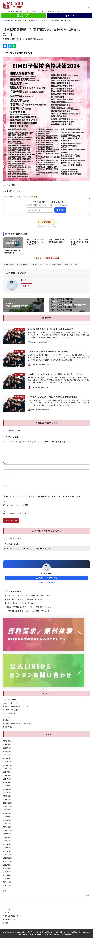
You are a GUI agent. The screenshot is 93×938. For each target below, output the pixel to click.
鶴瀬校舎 (6, 727)
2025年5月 (7, 786)
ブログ (5, 717)
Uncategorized (9, 703)
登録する (60, 210)
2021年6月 (7, 875)
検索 (4, 891)
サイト (5, 485)
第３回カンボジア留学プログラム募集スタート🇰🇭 (23, 599)
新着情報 (6, 720)
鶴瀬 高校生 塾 (71, 264)
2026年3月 (7, 751)
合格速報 (34, 264)
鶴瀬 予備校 (56, 264)
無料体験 (71, 15)
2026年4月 (7, 748)
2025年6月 (7, 782)
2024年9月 (7, 810)
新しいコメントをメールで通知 (15, 505)
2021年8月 (7, 868)
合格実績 (6, 912)
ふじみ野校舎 (7, 713)
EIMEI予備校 (9, 264)
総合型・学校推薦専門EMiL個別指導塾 (16, 723)
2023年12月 (7, 830)
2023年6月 (7, 837)
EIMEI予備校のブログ (35, 39)
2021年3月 (7, 885)
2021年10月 (7, 861)
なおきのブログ (46, 573)
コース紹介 (7, 909)
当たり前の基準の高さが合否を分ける (19, 603)
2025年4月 (7, 789)
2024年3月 (7, 823)
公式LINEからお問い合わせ (25, 15)
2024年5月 (7, 820)
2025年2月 (7, 796)
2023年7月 (7, 834)
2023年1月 (7, 841)
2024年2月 (7, 827)
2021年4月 (7, 882)
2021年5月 (7, 879)
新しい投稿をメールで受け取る (15, 513)
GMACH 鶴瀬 (22, 264)
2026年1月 (7, 758)
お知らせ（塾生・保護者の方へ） (14, 706)
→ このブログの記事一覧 (46, 582)
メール (7, 474)
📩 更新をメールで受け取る (46, 578)
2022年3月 (7, 844)
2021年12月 (7, 854)
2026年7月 (7, 741)
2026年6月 (7, 744)
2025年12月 (7, 762)
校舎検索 (6, 923)
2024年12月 (7, 803)
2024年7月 (7, 813)
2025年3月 (7, 793)
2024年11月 (7, 806)
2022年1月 (7, 851)
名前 (6, 462)
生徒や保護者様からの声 (11, 916)
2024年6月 (7, 817)
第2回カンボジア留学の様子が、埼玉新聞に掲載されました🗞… (28, 595)
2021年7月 (7, 872)
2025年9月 (7, 772)
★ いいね (46, 221)
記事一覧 (26, 286)
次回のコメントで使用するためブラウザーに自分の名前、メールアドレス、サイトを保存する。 (43, 496)
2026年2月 (7, 755)
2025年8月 (7, 775)
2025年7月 (7, 779)
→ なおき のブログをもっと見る (46, 258)
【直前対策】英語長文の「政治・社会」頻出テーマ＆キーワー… (29, 611)
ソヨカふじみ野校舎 (10, 710)
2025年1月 (7, 799)
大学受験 (45, 264)
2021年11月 (7, 858)
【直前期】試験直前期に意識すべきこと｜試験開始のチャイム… (29, 607)
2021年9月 (7, 865)
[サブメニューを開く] (88, 699)
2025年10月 (7, 768)
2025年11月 (7, 765)
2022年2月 (7, 848)
